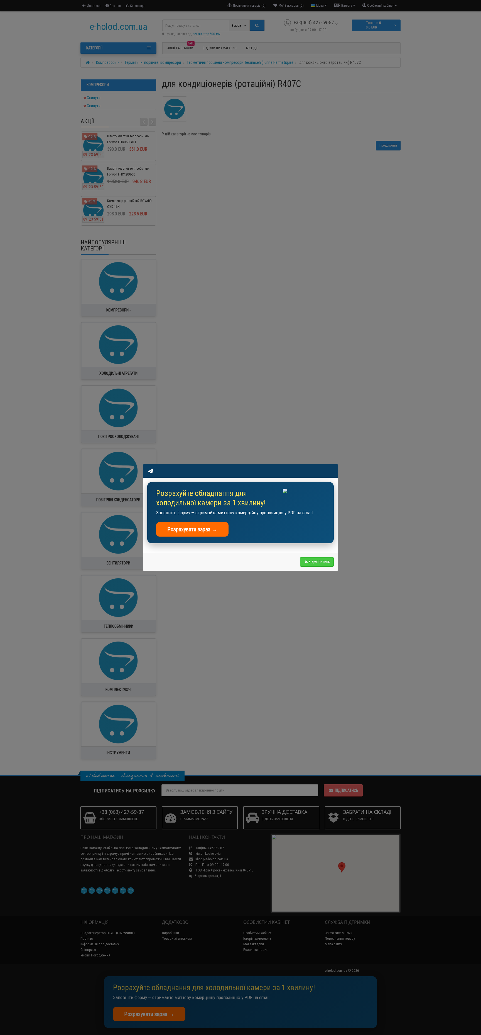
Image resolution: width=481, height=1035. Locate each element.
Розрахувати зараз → (192, 529)
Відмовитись (319, 561)
